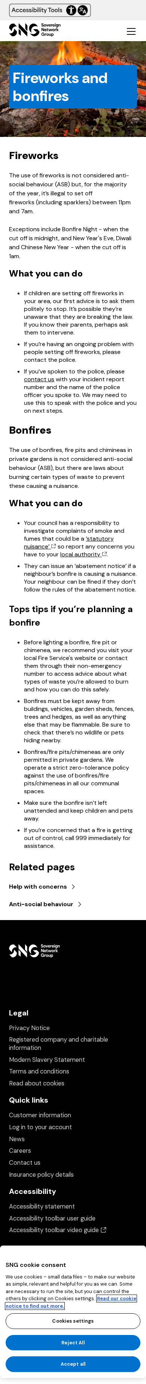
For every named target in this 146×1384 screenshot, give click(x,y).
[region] (73, 1312)
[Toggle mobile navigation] (131, 31)
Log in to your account (40, 1127)
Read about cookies (36, 1083)
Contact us (24, 1163)
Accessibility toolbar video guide (57, 1230)
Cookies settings (73, 1321)
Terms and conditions (39, 1071)
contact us (39, 379)
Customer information (40, 1115)
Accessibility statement (42, 1206)
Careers (20, 1151)
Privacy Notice (29, 1028)
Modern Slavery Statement (47, 1060)
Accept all (73, 1364)
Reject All (72, 1342)
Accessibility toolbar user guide (52, 1218)
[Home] (35, 31)
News (17, 1139)
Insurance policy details (41, 1175)
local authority (81, 554)
